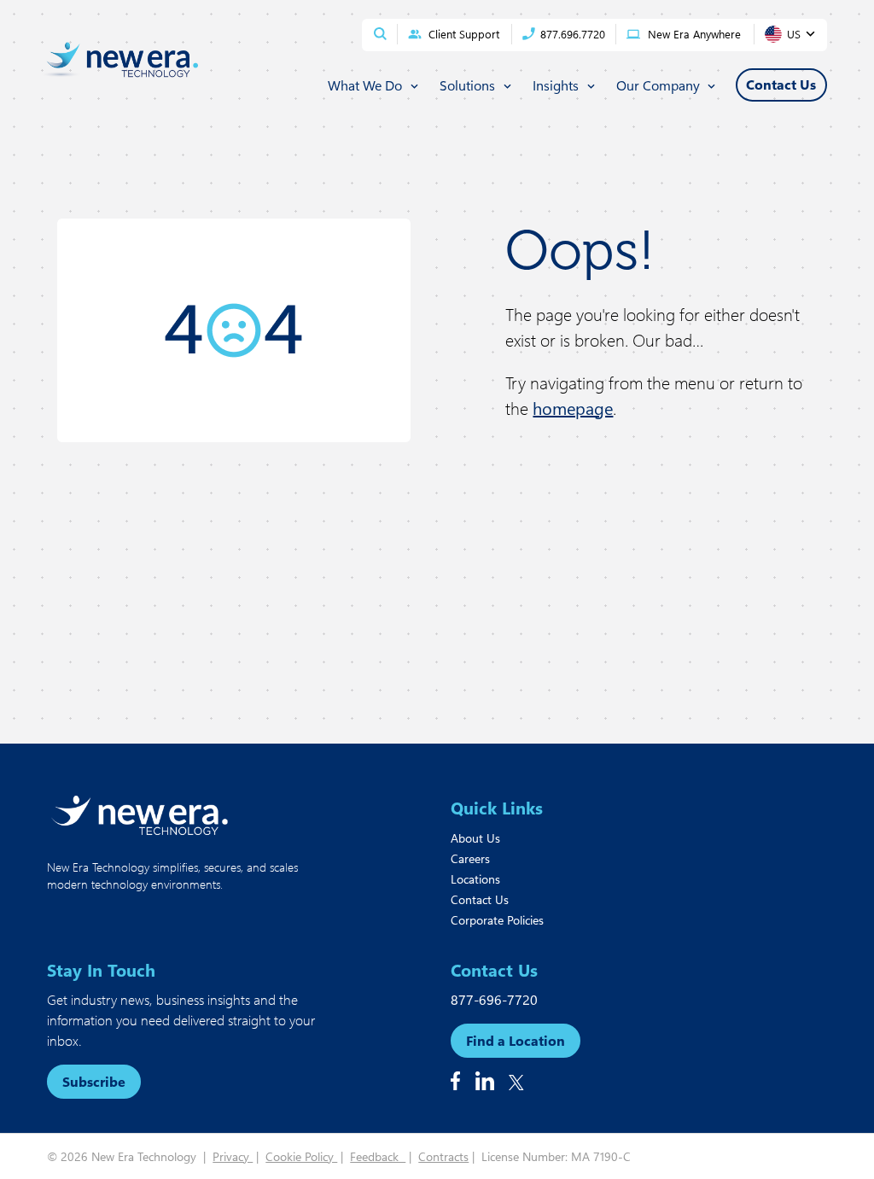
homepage (573, 407)
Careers (470, 858)
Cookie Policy (301, 1156)
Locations (475, 879)
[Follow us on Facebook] (455, 1080)
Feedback (377, 1156)
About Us (475, 838)
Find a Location (515, 1040)
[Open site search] (380, 33)
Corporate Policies (497, 920)
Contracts (443, 1156)
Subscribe (93, 1081)
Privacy (233, 1156)
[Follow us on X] (516, 1082)
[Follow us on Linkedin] (484, 1080)
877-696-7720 (494, 999)
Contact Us (480, 899)
